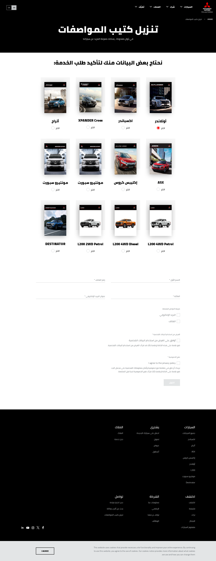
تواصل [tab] (119, 496)
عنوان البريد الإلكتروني (94, 296)
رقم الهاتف (99, 280)
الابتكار (192, 521)
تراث (193, 515)
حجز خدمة (118, 439)
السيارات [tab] (189, 427)
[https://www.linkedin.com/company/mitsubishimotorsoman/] (22, 527)
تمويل (156, 439)
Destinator (190, 482)
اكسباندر (191, 439)
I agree (45, 551)
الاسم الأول (174, 280)
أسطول (156, 452)
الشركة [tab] (154, 496)
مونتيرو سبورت (188, 476)
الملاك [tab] (119, 427)
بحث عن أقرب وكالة (115, 509)
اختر (163, 128)
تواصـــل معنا (153, 515)
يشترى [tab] (154, 427)
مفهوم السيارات (188, 527)
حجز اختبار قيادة (116, 502)
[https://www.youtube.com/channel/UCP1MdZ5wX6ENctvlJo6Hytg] (27, 527)
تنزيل (171, 382)
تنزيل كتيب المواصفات (113, 515)
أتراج (193, 445)
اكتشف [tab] (190, 496)
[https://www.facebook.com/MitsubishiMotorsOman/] (43, 527)
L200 (193, 470)
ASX (193, 452)
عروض (156, 445)
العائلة (176, 296)
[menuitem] (183, 7)
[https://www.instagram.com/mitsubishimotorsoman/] (33, 527)
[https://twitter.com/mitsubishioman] (38, 527)
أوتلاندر (192, 464)
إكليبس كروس (189, 458)
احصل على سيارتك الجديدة (148, 433)
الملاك (120, 433)
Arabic (210, 19)
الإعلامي (155, 509)
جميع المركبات (188, 433)
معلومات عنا (153, 502)
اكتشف (192, 502)
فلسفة (192, 509)
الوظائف (155, 521)
